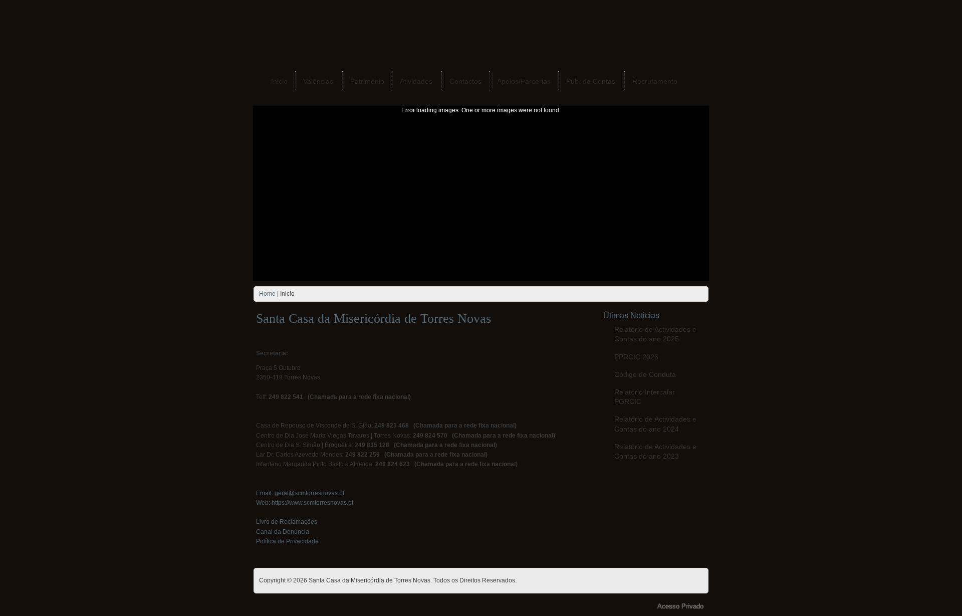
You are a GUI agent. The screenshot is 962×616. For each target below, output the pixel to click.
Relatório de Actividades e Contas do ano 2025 (655, 334)
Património (367, 81)
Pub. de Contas (590, 81)
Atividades (416, 81)
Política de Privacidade (287, 541)
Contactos (465, 81)
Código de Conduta (645, 374)
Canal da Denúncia (282, 531)
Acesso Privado (680, 606)
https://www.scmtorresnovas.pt (312, 502)
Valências (318, 81)
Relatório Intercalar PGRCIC (644, 396)
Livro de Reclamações (286, 521)
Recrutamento (654, 81)
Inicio (279, 81)
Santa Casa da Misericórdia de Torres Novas (373, 318)
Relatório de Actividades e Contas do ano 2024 (655, 424)
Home (267, 293)
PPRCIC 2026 (636, 357)
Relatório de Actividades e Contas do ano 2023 (655, 451)
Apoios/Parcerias (524, 81)
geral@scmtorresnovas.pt (309, 493)
